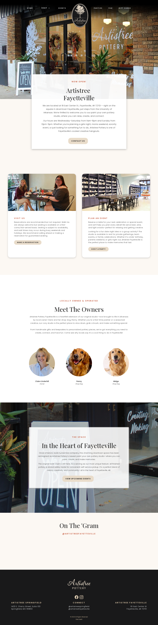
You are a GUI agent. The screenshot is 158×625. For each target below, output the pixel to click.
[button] (45, 8)
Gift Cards (125, 8)
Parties (98, 8)
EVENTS (62, 8)
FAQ (110, 8)
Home (30, 8)
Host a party (98, 249)
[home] (80, 17)
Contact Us (78, 141)
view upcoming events (78, 478)
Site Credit (79, 619)
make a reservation (27, 242)
